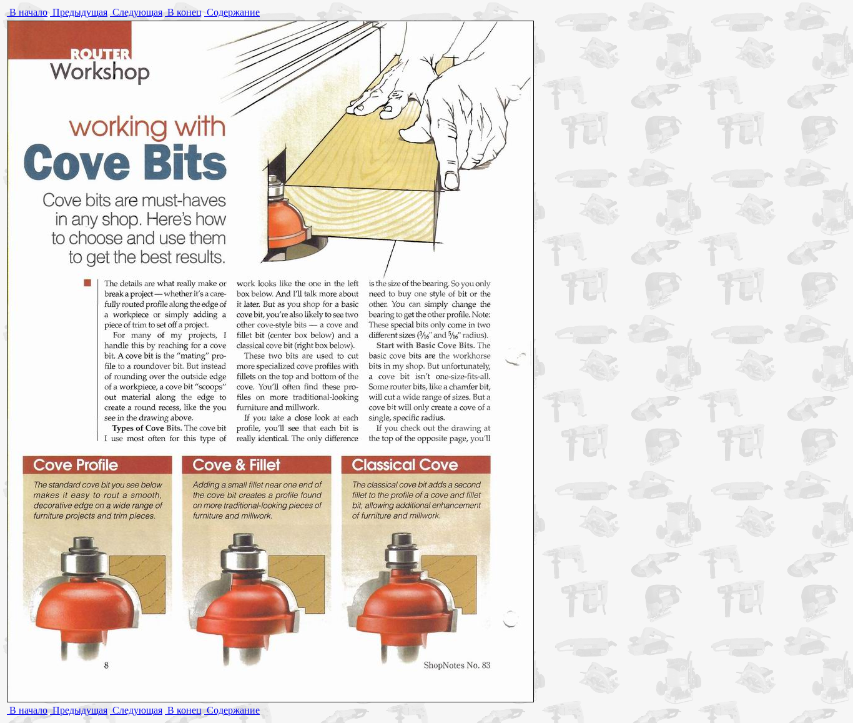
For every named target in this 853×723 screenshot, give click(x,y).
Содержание (232, 12)
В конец (183, 12)
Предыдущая (78, 12)
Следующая (136, 12)
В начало (27, 12)
